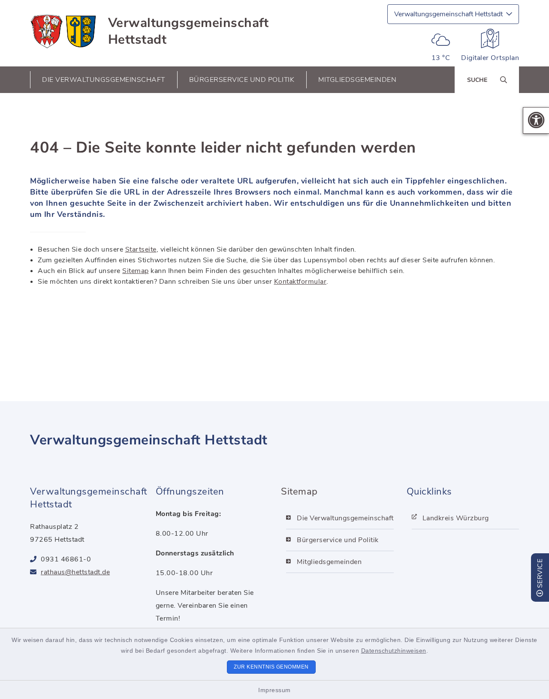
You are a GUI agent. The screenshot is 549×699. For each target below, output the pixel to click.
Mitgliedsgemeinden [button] (357, 79)
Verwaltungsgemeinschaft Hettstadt (188, 31)
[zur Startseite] (63, 31)
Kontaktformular (300, 281)
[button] (536, 120)
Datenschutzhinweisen (393, 650)
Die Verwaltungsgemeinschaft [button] (103, 79)
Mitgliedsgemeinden (329, 562)
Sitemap (135, 271)
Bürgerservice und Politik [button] (242, 79)
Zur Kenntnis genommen (271, 667)
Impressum (274, 690)
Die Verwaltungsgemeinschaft (345, 518)
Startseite (141, 249)
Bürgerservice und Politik (338, 540)
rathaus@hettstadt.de (75, 572)
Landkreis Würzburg (455, 518)
